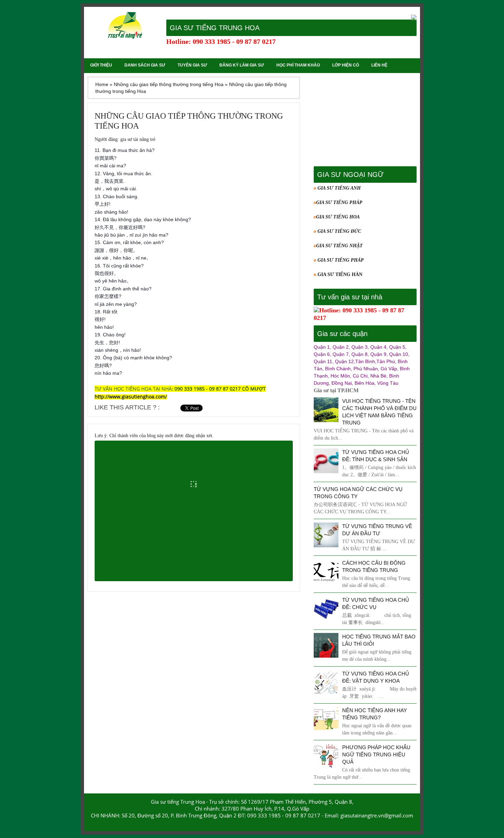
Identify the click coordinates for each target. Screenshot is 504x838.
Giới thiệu (101, 65)
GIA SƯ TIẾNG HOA (338, 216)
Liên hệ (379, 65)
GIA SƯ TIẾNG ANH (338, 188)
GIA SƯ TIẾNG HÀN (339, 274)
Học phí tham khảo (298, 65)
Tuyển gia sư (192, 65)
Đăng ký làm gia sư (241, 65)
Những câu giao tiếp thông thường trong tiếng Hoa (189, 120)
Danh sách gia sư (144, 65)
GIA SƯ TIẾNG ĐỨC (339, 231)
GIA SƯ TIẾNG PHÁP (339, 202)
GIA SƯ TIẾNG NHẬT (339, 245)
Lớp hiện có (345, 65)
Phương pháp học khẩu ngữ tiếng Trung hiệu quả (376, 754)
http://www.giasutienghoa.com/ (131, 396)
